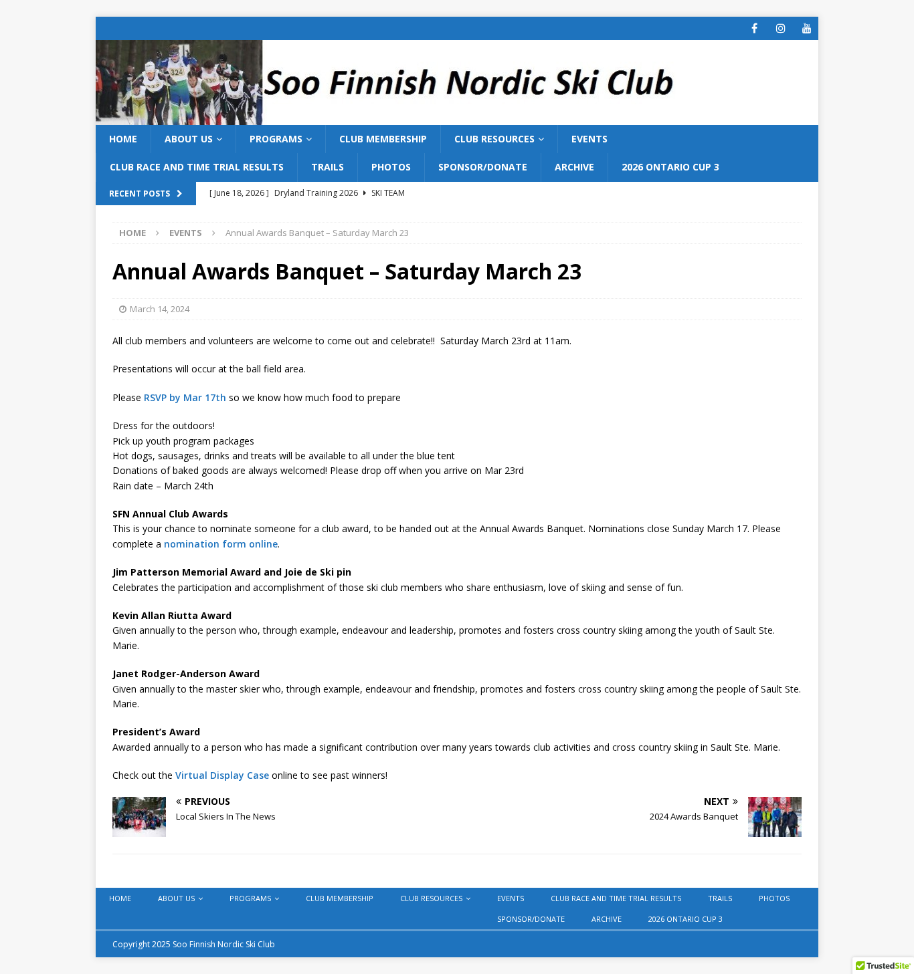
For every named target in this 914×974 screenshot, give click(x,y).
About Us (189, 138)
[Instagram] (780, 28)
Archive (574, 166)
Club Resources (494, 138)
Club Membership (383, 138)
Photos (391, 166)
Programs (276, 138)
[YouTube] (806, 28)
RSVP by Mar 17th (185, 397)
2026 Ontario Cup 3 (670, 166)
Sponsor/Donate (482, 166)
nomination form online (221, 543)
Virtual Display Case (222, 775)
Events (589, 138)
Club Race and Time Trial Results (197, 166)
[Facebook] (754, 28)
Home (123, 138)
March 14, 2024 (159, 309)
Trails (327, 166)
